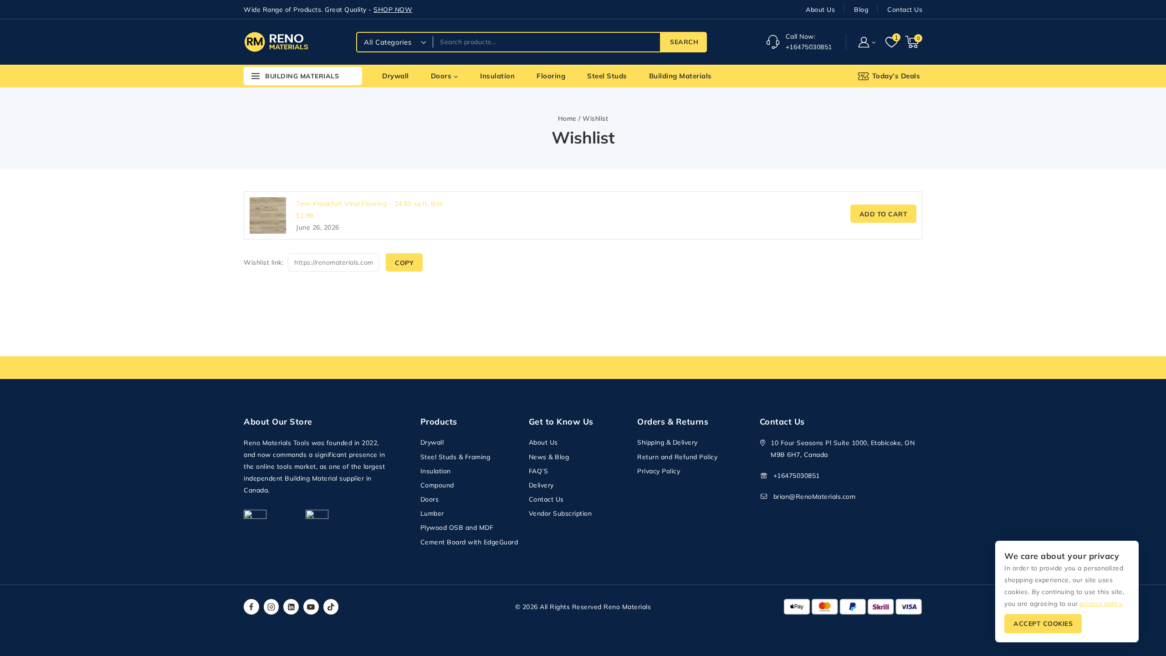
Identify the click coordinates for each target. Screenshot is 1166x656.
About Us (820, 9)
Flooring (551, 76)
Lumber (432, 513)
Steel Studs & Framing (455, 457)
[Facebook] (251, 607)
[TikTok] (331, 607)
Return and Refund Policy (677, 457)
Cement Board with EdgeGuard (469, 542)
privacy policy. (1101, 604)
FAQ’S (538, 471)
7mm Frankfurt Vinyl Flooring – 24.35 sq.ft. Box (369, 204)
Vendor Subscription (560, 513)
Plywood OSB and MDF (457, 527)
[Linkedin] (291, 607)
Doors (429, 499)
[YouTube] (311, 607)
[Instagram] (271, 607)
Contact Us (904, 9)
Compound (437, 485)
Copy (404, 263)
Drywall (395, 76)
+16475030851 (796, 476)
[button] (873, 41)
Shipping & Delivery (667, 442)
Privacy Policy (658, 471)
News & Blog (549, 457)
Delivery (541, 485)
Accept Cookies (1043, 624)
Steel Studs (607, 76)
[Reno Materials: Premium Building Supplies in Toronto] (276, 42)
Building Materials (680, 76)
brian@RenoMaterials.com (814, 496)
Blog (861, 9)
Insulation (497, 76)
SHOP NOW (392, 9)
